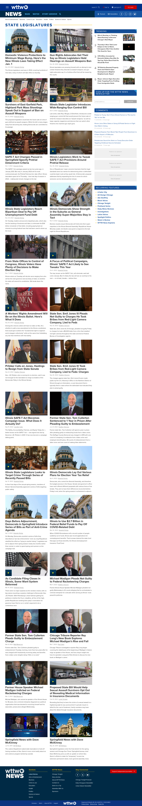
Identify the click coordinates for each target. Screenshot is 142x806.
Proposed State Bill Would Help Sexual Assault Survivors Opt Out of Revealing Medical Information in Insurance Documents (70, 691)
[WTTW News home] (14, 14)
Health (46, 19)
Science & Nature (60, 19)
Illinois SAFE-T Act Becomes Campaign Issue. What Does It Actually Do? (23, 421)
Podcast (102, 14)
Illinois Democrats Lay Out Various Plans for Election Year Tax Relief (70, 473)
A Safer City (102, 192)
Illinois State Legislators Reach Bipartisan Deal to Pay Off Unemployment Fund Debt (23, 212)
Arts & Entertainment (11, 19)
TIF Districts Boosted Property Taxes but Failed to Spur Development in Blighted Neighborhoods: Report (108, 70)
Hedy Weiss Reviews (106, 209)
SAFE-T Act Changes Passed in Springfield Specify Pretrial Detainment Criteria (23, 160)
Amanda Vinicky (19, 67)
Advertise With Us (57, 788)
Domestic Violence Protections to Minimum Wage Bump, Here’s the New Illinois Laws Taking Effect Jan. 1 (25, 59)
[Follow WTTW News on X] (126, 14)
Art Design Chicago (105, 195)
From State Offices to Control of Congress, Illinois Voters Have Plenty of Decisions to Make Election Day (24, 265)
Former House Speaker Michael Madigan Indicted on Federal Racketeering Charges (24, 690)
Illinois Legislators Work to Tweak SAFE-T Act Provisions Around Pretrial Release (70, 160)
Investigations (103, 211)
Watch (36, 14)
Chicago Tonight (104, 203)
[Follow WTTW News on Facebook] (121, 14)
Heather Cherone (64, 326)
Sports (69, 19)
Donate (130, 7)
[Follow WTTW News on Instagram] (130, 14)
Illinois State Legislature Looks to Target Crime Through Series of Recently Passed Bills (25, 475)
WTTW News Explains (106, 223)
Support (56, 803)
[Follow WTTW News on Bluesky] (134, 14)
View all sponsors (115, 155)
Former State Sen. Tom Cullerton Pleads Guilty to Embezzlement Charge (25, 638)
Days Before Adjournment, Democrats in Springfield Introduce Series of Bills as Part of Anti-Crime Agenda (26, 525)
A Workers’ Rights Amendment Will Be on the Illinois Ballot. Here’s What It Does (26, 316)
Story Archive (49, 14)
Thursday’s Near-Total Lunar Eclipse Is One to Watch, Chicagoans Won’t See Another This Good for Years (108, 48)
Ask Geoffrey (103, 197)
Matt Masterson (18, 644)
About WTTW (47, 803)
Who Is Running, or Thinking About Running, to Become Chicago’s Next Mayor (107, 37)
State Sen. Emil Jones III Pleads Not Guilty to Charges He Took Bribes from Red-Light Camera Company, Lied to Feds (69, 318)
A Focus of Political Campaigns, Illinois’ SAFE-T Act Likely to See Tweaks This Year (69, 264)
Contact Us (55, 783)
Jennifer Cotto (18, 427)
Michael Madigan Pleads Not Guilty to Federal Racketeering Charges (71, 580)
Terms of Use (93, 804)
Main (27, 14)
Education (39, 19)
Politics (51, 19)
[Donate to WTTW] (69, 803)
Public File (101, 804)
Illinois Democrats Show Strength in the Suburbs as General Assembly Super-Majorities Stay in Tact (70, 213)
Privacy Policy (85, 804)
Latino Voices (103, 214)
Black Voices (103, 200)
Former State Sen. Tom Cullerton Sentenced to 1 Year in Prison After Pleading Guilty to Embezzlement (70, 421)
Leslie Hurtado (63, 699)
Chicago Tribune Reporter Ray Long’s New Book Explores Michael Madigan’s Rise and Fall (69, 638)
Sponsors (55, 791)
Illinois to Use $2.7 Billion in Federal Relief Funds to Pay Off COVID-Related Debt (68, 524)
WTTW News (17, 746)
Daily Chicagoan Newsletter (84, 783)
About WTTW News (58, 780)
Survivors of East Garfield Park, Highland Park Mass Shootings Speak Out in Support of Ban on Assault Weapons (24, 109)
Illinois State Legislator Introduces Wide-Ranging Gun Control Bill (70, 106)
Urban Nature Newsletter (83, 786)
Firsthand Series (104, 206)
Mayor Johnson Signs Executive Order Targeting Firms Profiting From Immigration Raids (109, 81)
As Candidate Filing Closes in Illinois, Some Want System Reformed (22, 581)
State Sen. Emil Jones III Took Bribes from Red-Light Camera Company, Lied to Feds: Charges (69, 369)
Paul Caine (61, 644)
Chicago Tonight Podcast (83, 780)
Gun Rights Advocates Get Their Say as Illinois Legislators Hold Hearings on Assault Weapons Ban (70, 58)
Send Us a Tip (56, 786)
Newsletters (114, 14)
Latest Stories (33, 774)
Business (22, 19)
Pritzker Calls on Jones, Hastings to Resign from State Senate (25, 367)
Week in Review (104, 220)
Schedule (34, 803)
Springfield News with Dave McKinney (22, 741)
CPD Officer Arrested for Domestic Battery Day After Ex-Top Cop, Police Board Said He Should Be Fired (108, 59)
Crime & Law (31, 19)
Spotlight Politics (104, 217)
